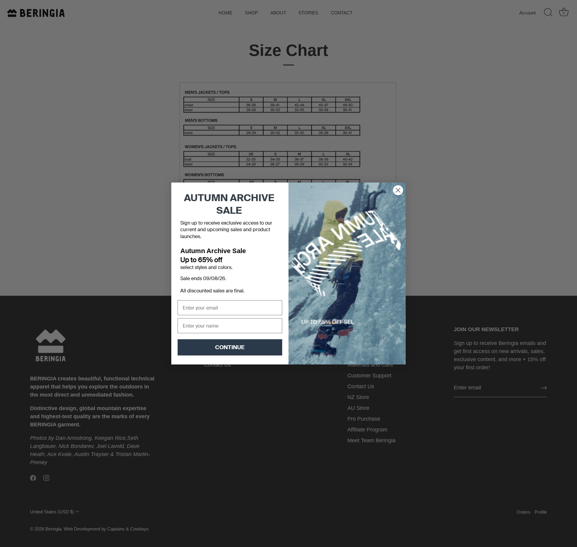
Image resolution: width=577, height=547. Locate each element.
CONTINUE (230, 347)
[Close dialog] (398, 190)
